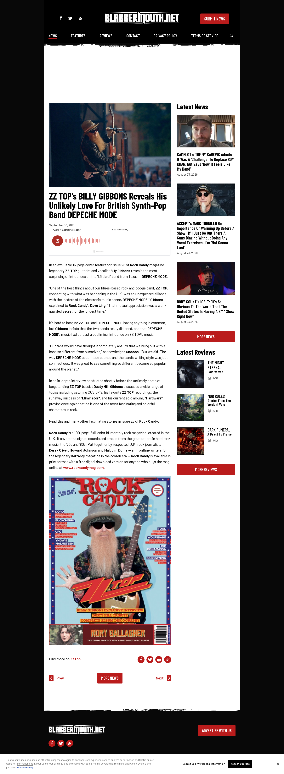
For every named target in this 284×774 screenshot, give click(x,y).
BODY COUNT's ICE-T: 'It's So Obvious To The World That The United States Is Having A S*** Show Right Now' (206, 309)
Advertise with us (217, 730)
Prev (60, 678)
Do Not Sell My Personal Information (204, 763)
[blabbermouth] (142, 22)
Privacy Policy (165, 35)
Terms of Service (204, 35)
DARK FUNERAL (218, 429)
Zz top (75, 659)
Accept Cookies (240, 763)
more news (206, 336)
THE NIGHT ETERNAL (215, 365)
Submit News (214, 18)
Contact (133, 35)
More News (110, 677)
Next (160, 678)
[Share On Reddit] (158, 659)
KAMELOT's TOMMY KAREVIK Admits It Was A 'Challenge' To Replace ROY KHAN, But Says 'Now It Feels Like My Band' (205, 162)
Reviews (105, 35)
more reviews (206, 469)
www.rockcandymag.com (83, 467)
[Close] (278, 764)
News (52, 35)
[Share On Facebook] (141, 659)
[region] (142, 764)
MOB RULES (216, 396)
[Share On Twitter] (149, 659)
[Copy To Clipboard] (167, 659)
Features (78, 35)
